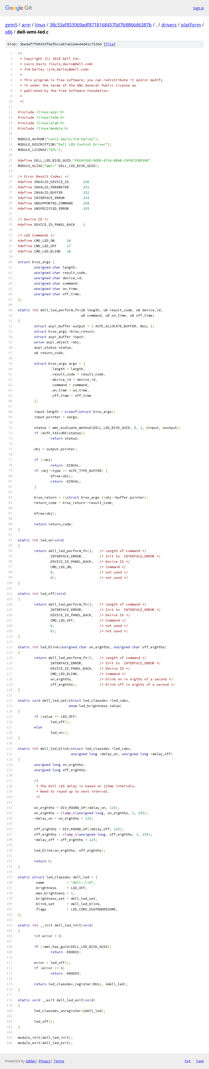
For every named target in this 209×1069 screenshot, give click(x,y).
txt (188, 1061)
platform (191, 25)
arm (26, 25)
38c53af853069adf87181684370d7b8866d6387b (101, 25)
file (110, 44)
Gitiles (31, 1061)
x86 (8, 32)
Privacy (44, 1061)
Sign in (198, 8)
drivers (169, 25)
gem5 (11, 25)
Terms (59, 1061)
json (200, 1061)
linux (40, 25)
